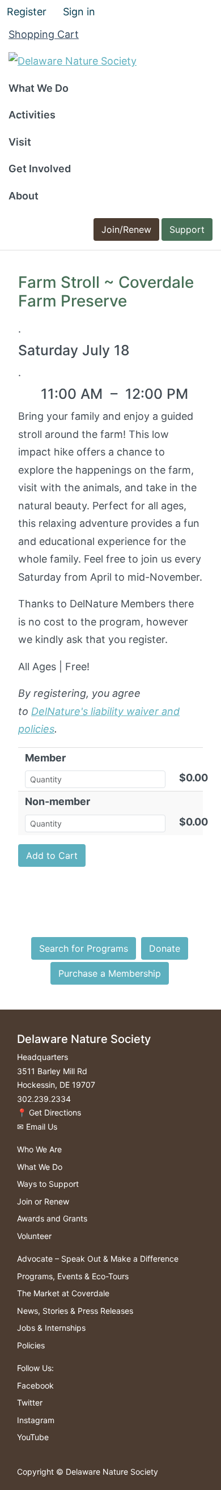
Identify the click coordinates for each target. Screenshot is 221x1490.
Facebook (35, 1385)
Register (26, 12)
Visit (19, 142)
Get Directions (55, 1112)
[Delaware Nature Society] (72, 60)
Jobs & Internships (51, 1328)
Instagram (35, 1420)
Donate (164, 948)
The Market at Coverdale (63, 1293)
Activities (32, 115)
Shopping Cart (43, 34)
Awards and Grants (52, 1218)
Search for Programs (83, 948)
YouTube (33, 1437)
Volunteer (34, 1236)
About (23, 196)
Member (45, 758)
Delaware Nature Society (112, 1471)
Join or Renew (43, 1201)
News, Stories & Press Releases (75, 1311)
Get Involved (39, 168)
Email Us (41, 1126)
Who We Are (39, 1149)
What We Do (38, 88)
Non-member (57, 801)
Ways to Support (48, 1184)
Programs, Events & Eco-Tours (73, 1276)
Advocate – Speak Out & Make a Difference (97, 1258)
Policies (31, 1345)
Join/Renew (126, 229)
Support (187, 229)
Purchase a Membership (109, 973)
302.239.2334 (44, 1099)
